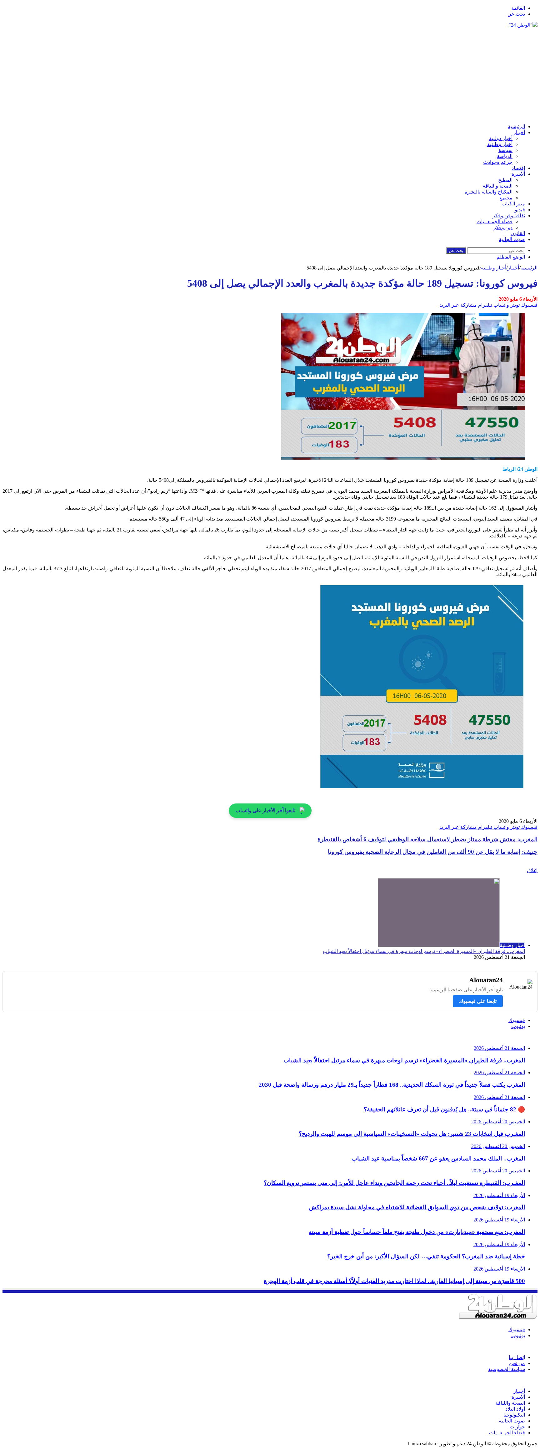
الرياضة (504, 156)
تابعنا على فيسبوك (478, 1001)
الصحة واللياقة (497, 186)
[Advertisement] (270, 74)
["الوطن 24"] (523, 25)
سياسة (505, 150)
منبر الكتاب (513, 203)
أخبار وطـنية (499, 144)
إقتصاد (518, 168)
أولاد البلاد (515, 1409)
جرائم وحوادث (497, 162)
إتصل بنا (517, 1357)
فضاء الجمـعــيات (494, 221)
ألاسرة (518, 174)
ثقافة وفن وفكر (508, 215)
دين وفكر (502, 227)
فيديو (520, 209)
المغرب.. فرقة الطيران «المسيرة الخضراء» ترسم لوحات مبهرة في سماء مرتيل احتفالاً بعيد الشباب (424, 951)
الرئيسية (516, 126)
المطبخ (505, 180)
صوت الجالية (512, 239)
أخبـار (519, 132)
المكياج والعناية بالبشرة (488, 191)
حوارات (517, 1426)
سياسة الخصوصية (506, 1369)
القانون (518, 233)
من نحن (517, 1363)
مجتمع (505, 197)
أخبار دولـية (500, 138)
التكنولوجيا (514, 1414)
